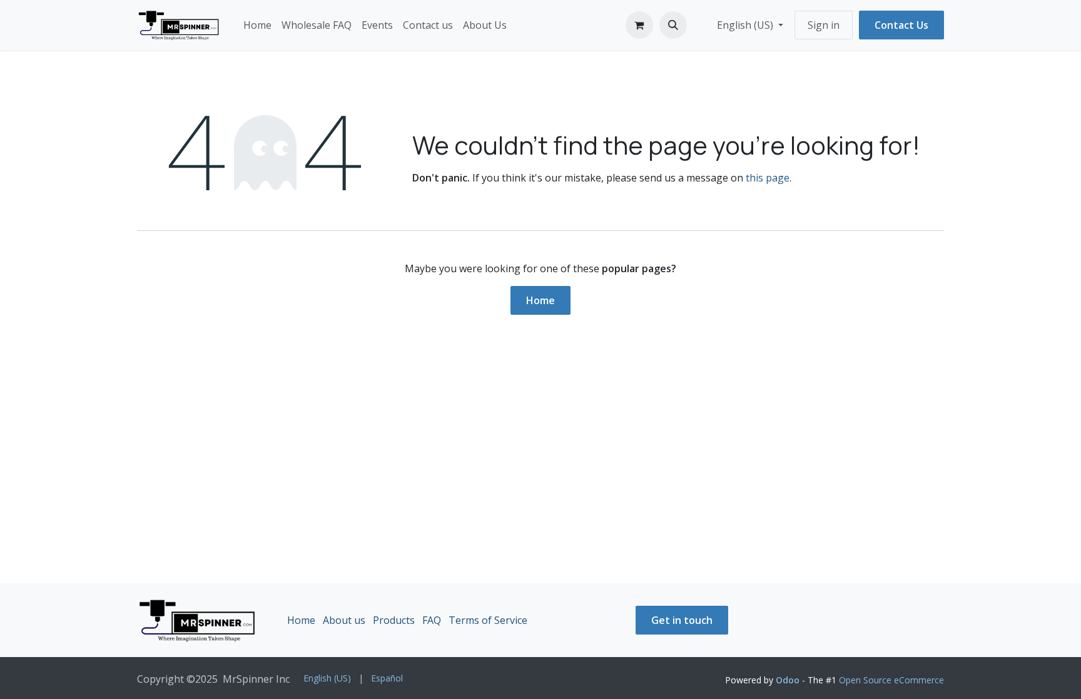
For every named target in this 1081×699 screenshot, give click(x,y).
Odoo (789, 680)
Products (394, 620)
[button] (673, 25)
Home (540, 300)
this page (767, 178)
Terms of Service (488, 620)
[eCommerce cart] (639, 25)
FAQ (431, 620)
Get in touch (682, 620)
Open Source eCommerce (891, 680)
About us (344, 620)
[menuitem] (257, 25)
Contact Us (901, 25)
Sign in (824, 25)
